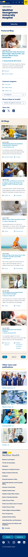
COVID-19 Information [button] (8, 463)
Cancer (6, 231)
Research (6, 71)
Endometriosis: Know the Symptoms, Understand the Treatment (12, 144)
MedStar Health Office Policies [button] (10, 494)
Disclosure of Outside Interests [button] (10, 469)
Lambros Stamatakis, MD (10, 221)
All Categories (7, 94)
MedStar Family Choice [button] (8, 490)
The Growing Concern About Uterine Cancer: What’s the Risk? (12, 293)
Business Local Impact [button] (8, 459)
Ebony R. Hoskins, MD (9, 295)
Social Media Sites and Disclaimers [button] (11, 520)
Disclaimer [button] (5, 466)
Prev (5, 357)
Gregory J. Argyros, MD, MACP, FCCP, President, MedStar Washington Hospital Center (12, 184)
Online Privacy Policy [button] (8, 500)
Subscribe (14, 24)
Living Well (7, 84)
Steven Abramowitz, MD (10, 333)
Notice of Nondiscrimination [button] (10, 497)
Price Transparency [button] (7, 513)
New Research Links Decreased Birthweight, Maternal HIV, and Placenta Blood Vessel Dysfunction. (13, 54)
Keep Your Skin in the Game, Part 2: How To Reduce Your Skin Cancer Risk (13, 255)
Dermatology (19, 268)
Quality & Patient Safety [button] (9, 517)
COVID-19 (7, 195)
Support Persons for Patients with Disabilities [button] (11, 524)
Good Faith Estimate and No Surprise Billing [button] (12, 483)
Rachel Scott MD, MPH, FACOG (12, 61)
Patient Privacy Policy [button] (8, 507)
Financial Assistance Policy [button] (9, 479)
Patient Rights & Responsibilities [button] (11, 510)
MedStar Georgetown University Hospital (15, 103)
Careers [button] (8, 537)
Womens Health (8, 74)
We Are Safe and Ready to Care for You (13, 181)
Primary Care (7, 90)
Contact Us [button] (20, 537)
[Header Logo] (4, 2)
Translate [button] (7, 528)
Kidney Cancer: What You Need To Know (13, 219)
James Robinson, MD (9, 147)
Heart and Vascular (7, 344)
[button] (13, 2)
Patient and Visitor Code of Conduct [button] (12, 504)
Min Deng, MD (7, 258)
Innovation (19, 195)
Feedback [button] (5, 476)
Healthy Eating (8, 87)
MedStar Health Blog (7, 6)
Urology (18, 157)
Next (23, 357)
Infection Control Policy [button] (8, 487)
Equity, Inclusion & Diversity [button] (10, 473)
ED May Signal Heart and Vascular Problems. (11, 330)
